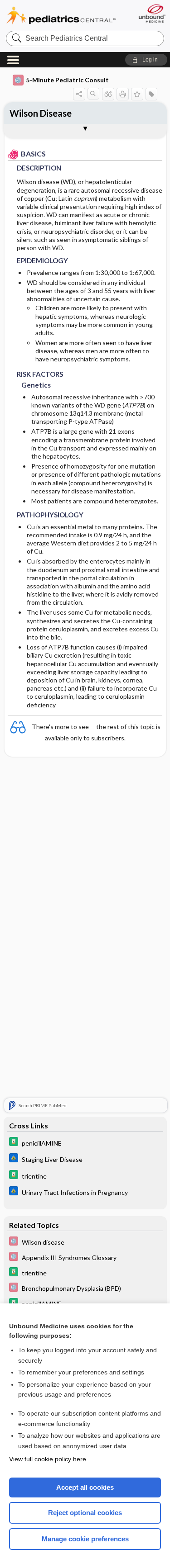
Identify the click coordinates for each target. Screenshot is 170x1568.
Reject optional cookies (85, 1512)
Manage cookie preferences (85, 1539)
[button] (146, 60)
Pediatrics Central (61, 15)
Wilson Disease (41, 113)
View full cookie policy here (47, 1459)
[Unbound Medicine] (151, 13)
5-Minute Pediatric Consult (67, 80)
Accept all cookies (85, 1487)
